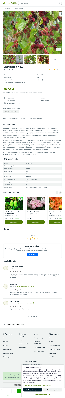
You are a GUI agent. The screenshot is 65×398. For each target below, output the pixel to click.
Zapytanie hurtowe (10, 111)
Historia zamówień (54, 349)
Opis (4, 118)
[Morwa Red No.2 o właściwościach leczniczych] (10, 3)
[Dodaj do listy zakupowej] (58, 49)
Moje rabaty (52, 353)
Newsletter (52, 357)
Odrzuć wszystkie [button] (52, 389)
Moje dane (52, 338)
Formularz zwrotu (23, 343)
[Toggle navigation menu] (8, 395)
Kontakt (21, 340)
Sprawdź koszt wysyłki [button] (13, 103)
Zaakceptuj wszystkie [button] (32, 389)
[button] (55, 59)
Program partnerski (39, 347)
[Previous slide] (57, 192)
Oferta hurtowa (7, 349)
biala (23, 324)
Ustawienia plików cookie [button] (42, 394)
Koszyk (51, 341)
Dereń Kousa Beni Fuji (33, 212)
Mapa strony (22, 347)
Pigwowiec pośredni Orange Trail (56, 212)
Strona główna (7, 8)
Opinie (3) (23, 118)
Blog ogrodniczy (38, 338)
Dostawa (5, 341)
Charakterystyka (13, 118)
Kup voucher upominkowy (37, 342)
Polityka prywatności (9, 357)
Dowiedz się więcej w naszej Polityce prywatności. (37, 385)
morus (9, 324)
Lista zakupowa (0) (54, 345)
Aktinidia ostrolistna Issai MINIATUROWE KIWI (12, 212)
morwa (18, 324)
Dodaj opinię (32, 254)
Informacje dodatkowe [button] (35, 118)
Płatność (5, 345)
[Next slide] (60, 192)
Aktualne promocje (39, 351)
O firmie (5, 338)
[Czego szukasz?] (60, 3)
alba (13, 324)
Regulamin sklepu (8, 353)
